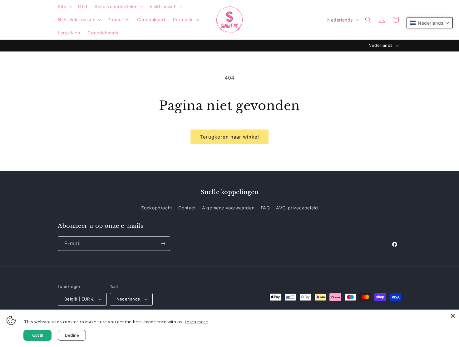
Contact (187, 207)
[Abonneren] (163, 243)
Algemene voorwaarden (228, 207)
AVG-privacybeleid (297, 207)
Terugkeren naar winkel (229, 137)
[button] (64, 6)
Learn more (196, 322)
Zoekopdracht (156, 207)
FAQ (265, 207)
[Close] (453, 316)
